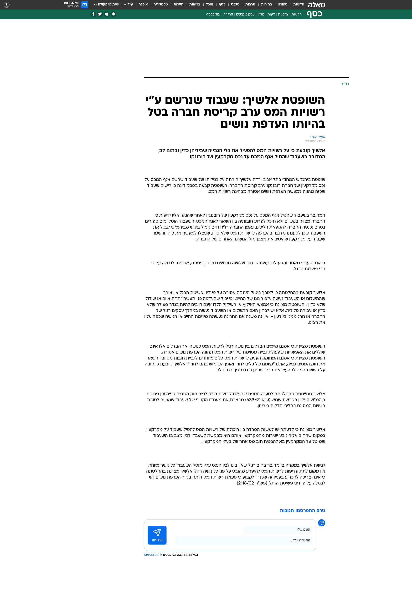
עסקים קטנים (245, 14)
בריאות (194, 4)
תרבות (250, 4)
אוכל (209, 4)
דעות (271, 14)
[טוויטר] (100, 14)
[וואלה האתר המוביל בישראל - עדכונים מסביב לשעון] (316, 4)
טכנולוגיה (161, 4)
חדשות (298, 4)
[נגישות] (7, 5)
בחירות (266, 4)
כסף (222, 4)
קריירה (228, 14)
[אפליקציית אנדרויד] (113, 14)
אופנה (143, 4)
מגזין (261, 14)
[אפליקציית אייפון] (107, 14)
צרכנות (283, 14)
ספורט (283, 4)
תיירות (179, 4)
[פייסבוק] (93, 14)
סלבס (235, 4)
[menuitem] (296, 4)
